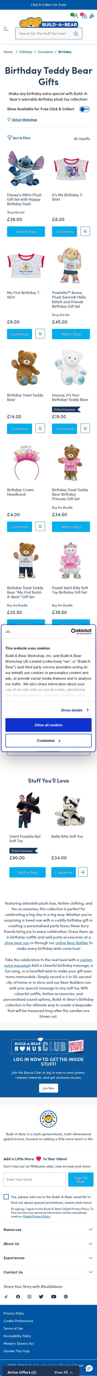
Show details (71, 710)
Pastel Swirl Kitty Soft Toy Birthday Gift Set (70, 590)
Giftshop (25, 51)
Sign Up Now (81, 1179)
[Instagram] (29, 1296)
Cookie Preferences (18, 1321)
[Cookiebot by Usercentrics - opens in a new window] (71, 632)
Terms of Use (13, 1328)
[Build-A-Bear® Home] (48, 22)
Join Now (48, 1088)
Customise (46, 740)
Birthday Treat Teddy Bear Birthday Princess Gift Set (70, 494)
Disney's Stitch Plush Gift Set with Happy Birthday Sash (24, 199)
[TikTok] (6, 1296)
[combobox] (44, 33)
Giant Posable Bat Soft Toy (24, 838)
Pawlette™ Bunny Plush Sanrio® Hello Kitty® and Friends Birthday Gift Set (69, 299)
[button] (75, 15)
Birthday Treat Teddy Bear (25, 397)
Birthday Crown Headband (20, 492)
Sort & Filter (22, 138)
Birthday (65, 51)
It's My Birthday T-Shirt (68, 197)
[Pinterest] (66, 1296)
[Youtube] (53, 1296)
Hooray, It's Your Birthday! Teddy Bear (70, 397)
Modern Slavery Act (19, 1343)
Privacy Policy (14, 1313)
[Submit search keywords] (75, 33)
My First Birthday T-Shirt (24, 294)
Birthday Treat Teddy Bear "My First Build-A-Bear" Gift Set (25, 592)
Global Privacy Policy (36, 1216)
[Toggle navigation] (6, 28)
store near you (17, 942)
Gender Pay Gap (17, 1351)
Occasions (45, 51)
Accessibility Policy (17, 1336)
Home (8, 51)
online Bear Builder (72, 942)
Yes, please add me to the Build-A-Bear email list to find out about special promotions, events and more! (52, 1206)
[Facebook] (18, 1296)
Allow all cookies (48, 725)
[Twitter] (41, 1296)
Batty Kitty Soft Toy (67, 836)
